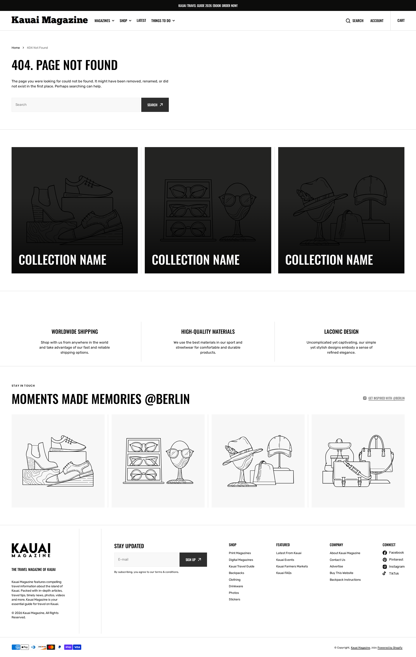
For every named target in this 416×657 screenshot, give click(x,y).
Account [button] (376, 20)
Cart (401, 20)
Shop (123, 20)
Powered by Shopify (390, 647)
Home (16, 48)
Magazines (102, 20)
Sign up (191, 559)
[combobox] (76, 105)
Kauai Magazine (360, 647)
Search (357, 20)
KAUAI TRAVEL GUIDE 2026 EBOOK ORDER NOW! (208, 5)
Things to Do (161, 20)
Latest (141, 20)
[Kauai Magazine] (50, 21)
